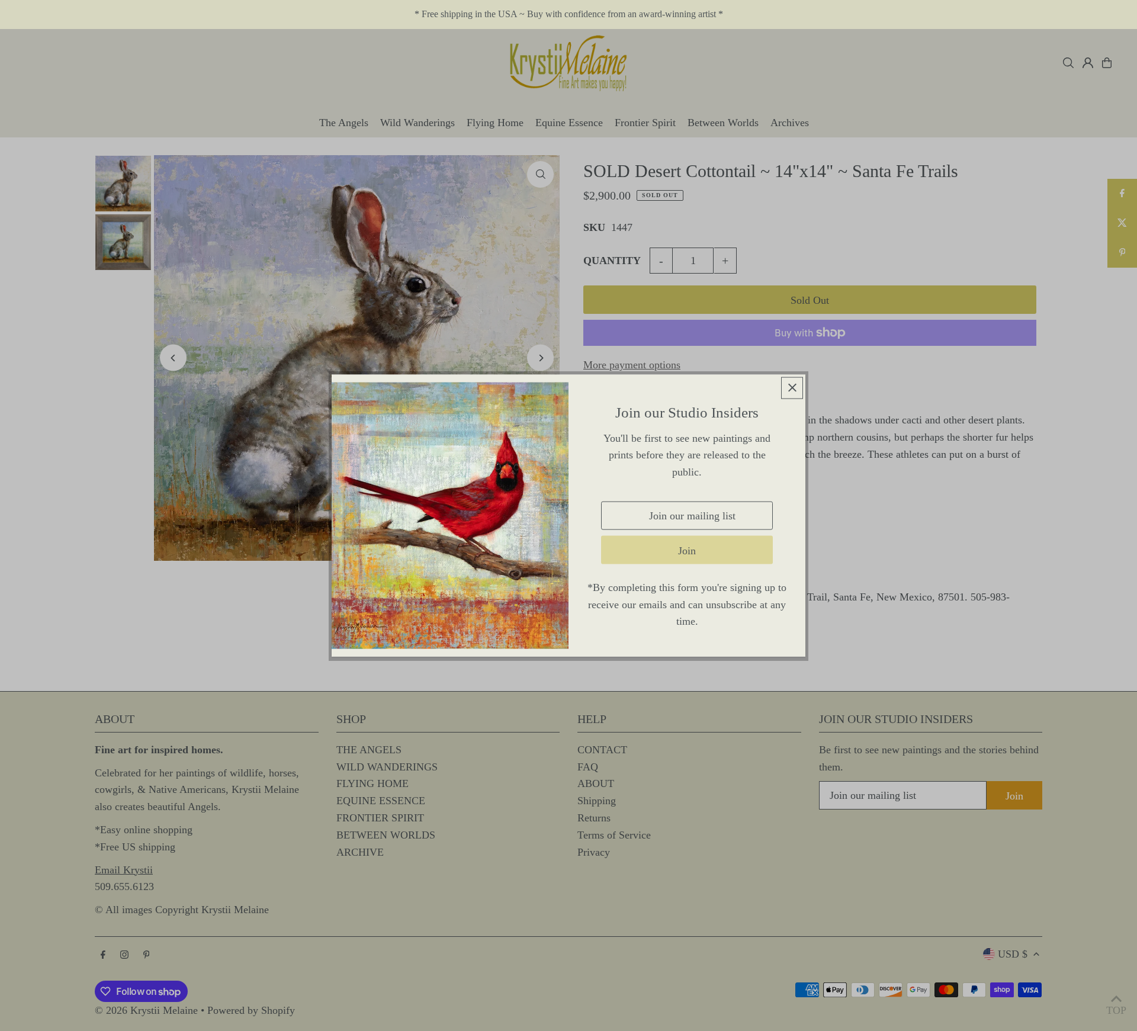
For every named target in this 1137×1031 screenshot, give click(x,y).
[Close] (792, 387)
